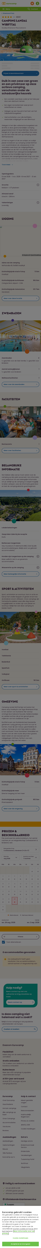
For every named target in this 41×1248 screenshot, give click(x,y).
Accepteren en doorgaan (20, 1244)
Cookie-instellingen (20, 1238)
